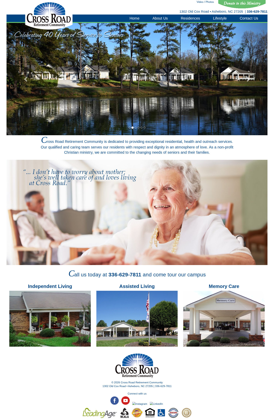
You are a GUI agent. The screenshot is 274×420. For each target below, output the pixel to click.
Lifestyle (220, 18)
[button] (26, 79)
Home (134, 18)
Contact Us (249, 18)
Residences (190, 18)
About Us (160, 18)
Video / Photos (205, 1)
